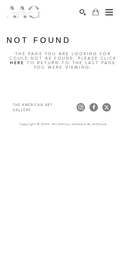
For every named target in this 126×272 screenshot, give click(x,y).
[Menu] (109, 12)
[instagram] (81, 107)
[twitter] (106, 107)
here (17, 63)
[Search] (82, 12)
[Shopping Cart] (95, 12)
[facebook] (93, 107)
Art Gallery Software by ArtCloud (79, 124)
